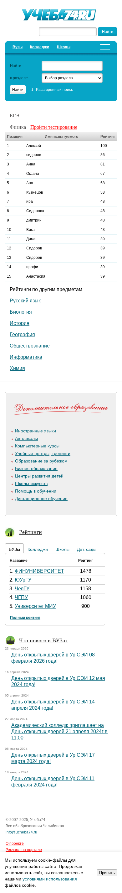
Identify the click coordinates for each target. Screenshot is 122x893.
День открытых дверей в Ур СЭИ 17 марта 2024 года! (53, 758)
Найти (15, 66)
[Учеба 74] (61, 15)
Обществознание (30, 345)
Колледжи (39, 47)
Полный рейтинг (25, 617)
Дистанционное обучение (41, 498)
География (22, 334)
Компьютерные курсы (37, 445)
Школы (63, 47)
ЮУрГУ (23, 579)
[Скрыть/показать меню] (105, 47)
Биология (21, 312)
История (19, 323)
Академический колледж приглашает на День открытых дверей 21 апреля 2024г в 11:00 (59, 731)
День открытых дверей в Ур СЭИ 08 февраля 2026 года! (53, 658)
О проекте (15, 843)
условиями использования (50, 878)
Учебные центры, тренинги (42, 453)
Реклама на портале (24, 850)
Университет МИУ (35, 606)
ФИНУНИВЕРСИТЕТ (39, 571)
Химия (17, 368)
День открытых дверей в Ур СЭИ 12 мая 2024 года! (58, 681)
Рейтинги (30, 531)
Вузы (18, 47)
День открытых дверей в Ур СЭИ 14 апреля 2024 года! (53, 705)
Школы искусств (31, 483)
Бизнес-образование (36, 468)
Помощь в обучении (35, 491)
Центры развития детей (39, 475)
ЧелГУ (22, 588)
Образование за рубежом (41, 460)
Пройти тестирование (53, 126)
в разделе (19, 78)
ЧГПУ (21, 597)
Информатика (26, 357)
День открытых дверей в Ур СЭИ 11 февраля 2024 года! (52, 781)
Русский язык (25, 300)
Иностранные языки (35, 430)
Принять (107, 872)
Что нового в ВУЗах (43, 640)
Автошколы (26, 438)
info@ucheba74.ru (21, 832)
